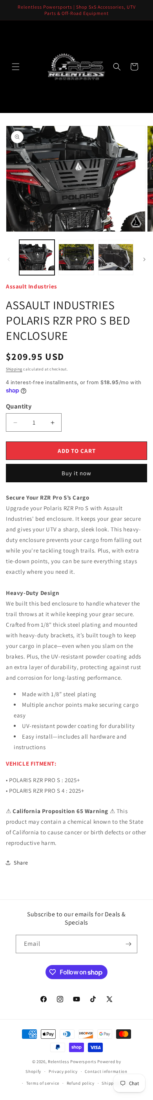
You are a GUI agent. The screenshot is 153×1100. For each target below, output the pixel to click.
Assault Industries (31, 286)
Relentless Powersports (72, 1061)
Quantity (18, 406)
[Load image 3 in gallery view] (115, 257)
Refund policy (81, 1083)
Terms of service (42, 1083)
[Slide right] (144, 259)
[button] (15, 66)
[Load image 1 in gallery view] (37, 257)
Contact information (106, 1071)
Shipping (14, 369)
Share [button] (21, 862)
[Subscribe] (128, 944)
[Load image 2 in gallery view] (76, 257)
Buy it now (76, 473)
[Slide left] (8, 259)
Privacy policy (63, 1071)
